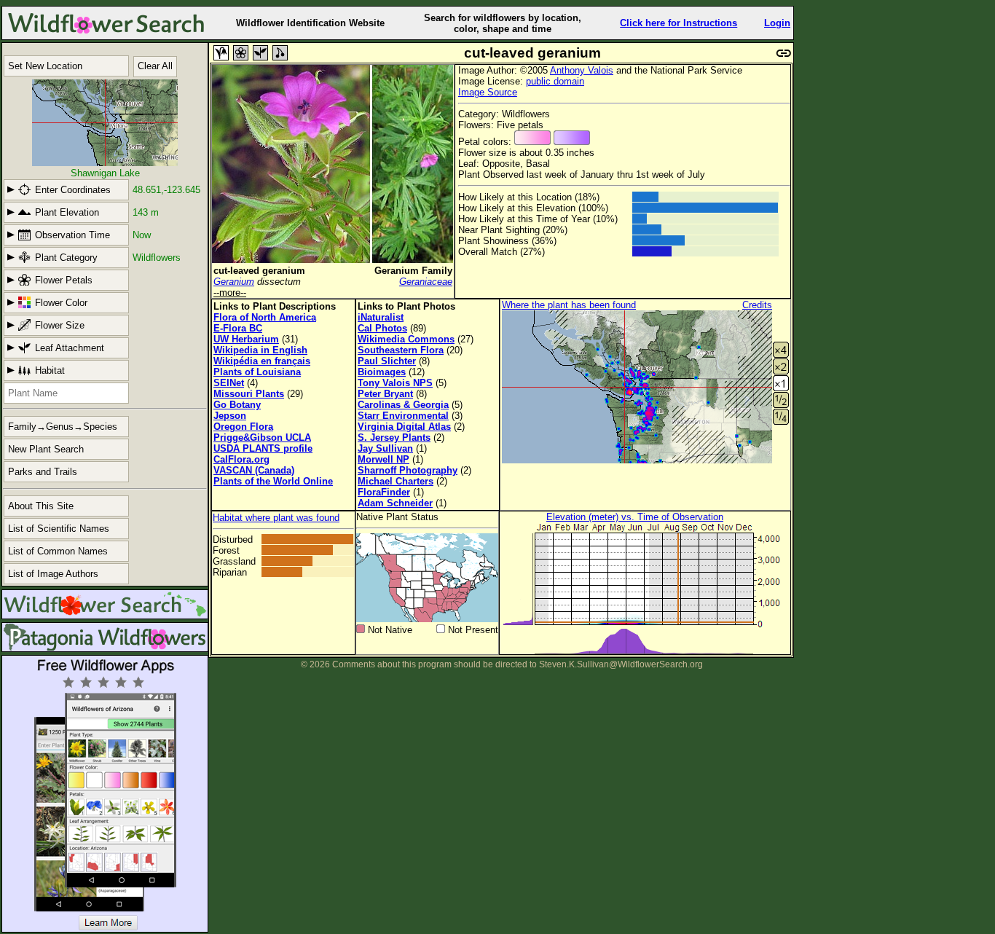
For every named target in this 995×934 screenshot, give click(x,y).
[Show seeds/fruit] (280, 52)
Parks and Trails (42, 471)
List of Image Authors (53, 573)
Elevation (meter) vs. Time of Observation (634, 516)
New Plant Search (46, 449)
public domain (555, 81)
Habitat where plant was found (276, 517)
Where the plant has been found (569, 304)
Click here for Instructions (678, 22)
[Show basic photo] (221, 52)
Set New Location (45, 65)
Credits (757, 304)
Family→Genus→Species (62, 426)
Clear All (155, 65)
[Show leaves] (260, 52)
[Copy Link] (784, 51)
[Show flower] (240, 52)
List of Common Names (58, 551)
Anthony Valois (581, 70)
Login (777, 22)
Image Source (487, 92)
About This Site (41, 506)
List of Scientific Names (58, 528)
